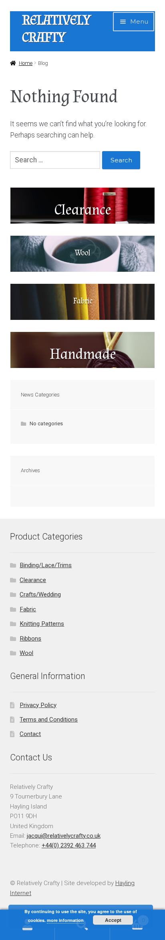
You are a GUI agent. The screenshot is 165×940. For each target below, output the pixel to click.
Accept (113, 920)
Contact (30, 734)
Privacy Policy (38, 705)
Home (25, 63)
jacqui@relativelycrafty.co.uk (64, 835)
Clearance (33, 580)
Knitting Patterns (42, 623)
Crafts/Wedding (40, 594)
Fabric (28, 609)
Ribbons (30, 638)
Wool (26, 653)
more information (65, 920)
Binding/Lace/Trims (46, 565)
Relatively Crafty (56, 28)
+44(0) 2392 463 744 (69, 845)
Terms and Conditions (49, 719)
